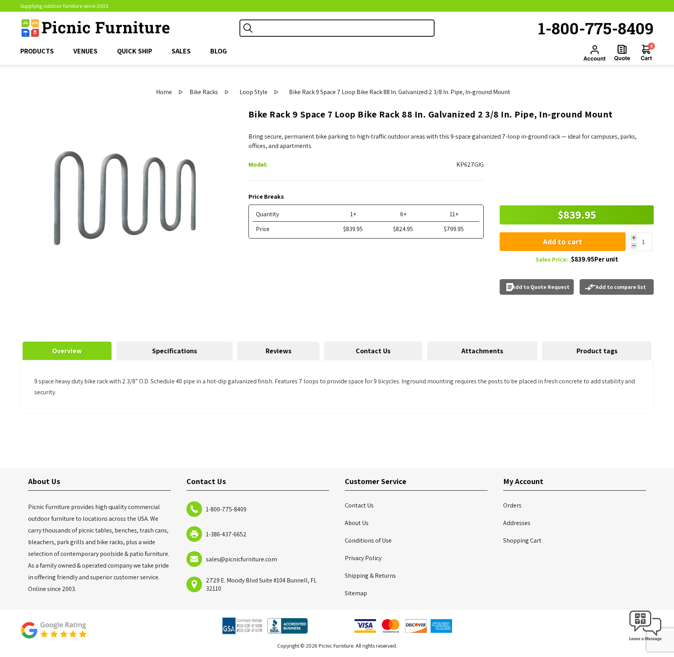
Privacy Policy (363, 558)
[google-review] (53, 634)
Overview (67, 350)
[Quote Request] (622, 53)
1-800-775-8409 (596, 28)
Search (248, 28)
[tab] (67, 351)
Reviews (278, 350)
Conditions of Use (368, 540)
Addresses (516, 523)
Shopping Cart (522, 540)
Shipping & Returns (370, 576)
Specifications (174, 350)
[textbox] (345, 28)
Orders (512, 505)
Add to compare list (621, 286)
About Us (357, 523)
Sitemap (356, 593)
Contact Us (373, 350)
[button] (645, 641)
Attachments (482, 350)
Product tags (596, 350)
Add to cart (562, 242)
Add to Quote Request (540, 286)
